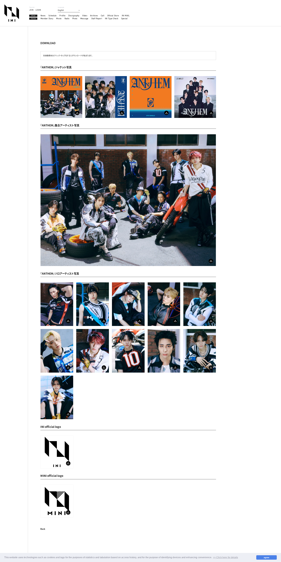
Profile (62, 16)
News (43, 16)
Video (84, 16)
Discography (73, 16)
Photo (74, 19)
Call (102, 16)
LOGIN (38, 10)
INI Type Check (111, 19)
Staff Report (96, 19)
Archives (94, 16)
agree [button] (266, 557)
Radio (67, 19)
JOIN (31, 10)
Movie (58, 19)
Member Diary (47, 19)
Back (42, 529)
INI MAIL (126, 16)
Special (124, 19)
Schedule (52, 16)
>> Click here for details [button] (225, 557)
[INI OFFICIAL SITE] (11, 13)
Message (84, 19)
